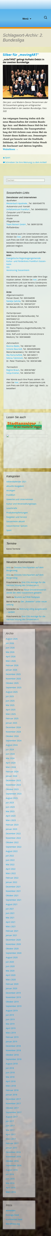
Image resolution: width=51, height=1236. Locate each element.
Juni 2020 (10, 966)
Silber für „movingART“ (21, 54)
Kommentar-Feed (14, 1219)
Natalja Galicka (13, 301)
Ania (8, 567)
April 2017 (10, 1134)
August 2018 (12, 1063)
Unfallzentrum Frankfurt (17, 209)
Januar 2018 (11, 1094)
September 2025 (13, 687)
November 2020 (13, 944)
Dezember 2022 (13, 833)
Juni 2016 (10, 1178)
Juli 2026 (10, 643)
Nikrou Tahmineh (14, 358)
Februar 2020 (12, 984)
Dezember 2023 (13, 780)
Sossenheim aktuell (15, 521)
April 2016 (10, 1187)
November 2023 (13, 784)
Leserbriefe (11, 508)
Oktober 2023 (12, 789)
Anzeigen (10, 490)
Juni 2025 (10, 700)
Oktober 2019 (12, 1001)
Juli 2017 (10, 1121)
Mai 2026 (10, 652)
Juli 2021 (10, 908)
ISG (7, 267)
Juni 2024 (10, 753)
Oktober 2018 (12, 1054)
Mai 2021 (10, 917)
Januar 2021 (11, 935)
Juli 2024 (10, 749)
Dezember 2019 (13, 992)
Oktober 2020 (12, 948)
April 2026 (10, 656)
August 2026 (12, 638)
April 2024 (10, 762)
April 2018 (10, 1081)
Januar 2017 (11, 1147)
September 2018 (13, 1059)
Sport (7, 157)
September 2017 (13, 1112)
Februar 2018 (12, 1090)
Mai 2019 (10, 1023)
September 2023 (13, 793)
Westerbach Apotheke (16, 203)
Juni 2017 (10, 1125)
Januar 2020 (11, 988)
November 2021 (13, 891)
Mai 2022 (10, 864)
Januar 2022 (11, 882)
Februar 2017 (12, 1143)
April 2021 (10, 922)
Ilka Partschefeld (14, 355)
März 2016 (11, 1192)
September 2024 (13, 740)
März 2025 (11, 714)
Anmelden (11, 1210)
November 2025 (13, 678)
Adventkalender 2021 (16, 481)
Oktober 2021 (12, 895)
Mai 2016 (10, 1183)
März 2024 (11, 767)
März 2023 (11, 820)
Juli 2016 (10, 1174)
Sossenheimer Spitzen (16, 525)
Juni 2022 (10, 860)
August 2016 (12, 1169)
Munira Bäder (13, 346)
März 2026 (11, 661)
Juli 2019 (10, 1015)
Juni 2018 (10, 1072)
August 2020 (12, 957)
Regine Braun (12, 370)
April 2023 (10, 815)
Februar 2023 (12, 824)
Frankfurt (10, 495)
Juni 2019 (10, 1019)
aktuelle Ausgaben (15, 486)
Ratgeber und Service (16, 517)
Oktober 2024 (12, 736)
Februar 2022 (12, 877)
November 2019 (13, 997)
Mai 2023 (10, 811)
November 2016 (13, 1156)
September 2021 (13, 900)
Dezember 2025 (13, 674)
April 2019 (10, 1028)
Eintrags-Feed (12, 1215)
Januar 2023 (11, 829)
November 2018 (13, 1050)
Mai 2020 (10, 970)
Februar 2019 (12, 1037)
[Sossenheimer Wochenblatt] (25, 8)
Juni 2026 (10, 647)
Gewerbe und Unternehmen (19, 499)
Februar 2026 (12, 665)
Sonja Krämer (12, 373)
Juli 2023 (10, 802)
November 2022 (13, 838)
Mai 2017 (10, 1130)
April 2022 (10, 869)
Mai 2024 (10, 758)
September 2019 (13, 1006)
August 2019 (12, 1010)
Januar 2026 (11, 669)
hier (19, 236)
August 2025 (12, 692)
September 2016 (13, 1165)
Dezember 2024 (13, 727)
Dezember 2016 (13, 1152)
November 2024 (13, 731)
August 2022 (12, 851)
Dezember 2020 (13, 939)
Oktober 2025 (12, 683)
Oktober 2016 (12, 1161)
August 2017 (12, 1116)
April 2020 (10, 975)
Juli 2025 (10, 696)
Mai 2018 (10, 1077)
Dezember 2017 (13, 1099)
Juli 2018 (10, 1068)
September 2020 (13, 953)
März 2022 (11, 873)
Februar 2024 (12, 771)
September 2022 (13, 846)
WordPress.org (13, 1223)
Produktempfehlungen (17, 512)
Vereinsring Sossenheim (17, 270)
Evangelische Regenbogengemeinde (23, 258)
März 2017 (11, 1138)
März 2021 (11, 926)
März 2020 (11, 979)
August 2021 (12, 904)
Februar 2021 (12, 930)
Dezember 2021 (13, 886)
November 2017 (13, 1103)
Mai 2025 (10, 705)
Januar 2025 (11, 722)
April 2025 (10, 709)
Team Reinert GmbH (16, 224)
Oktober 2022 (12, 842)
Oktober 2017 (12, 1108)
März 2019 (11, 1032)
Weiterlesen (10, 149)
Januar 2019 (11, 1041)
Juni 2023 (10, 807)
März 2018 (11, 1085)
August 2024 (12, 745)
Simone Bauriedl (14, 349)
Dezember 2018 (13, 1046)
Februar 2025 (12, 718)
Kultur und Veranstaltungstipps (21, 503)
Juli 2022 (10, 855)
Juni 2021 (10, 913)
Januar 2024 (11, 776)
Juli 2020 (10, 961)
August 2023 (12, 798)
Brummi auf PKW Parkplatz (27, 597)
